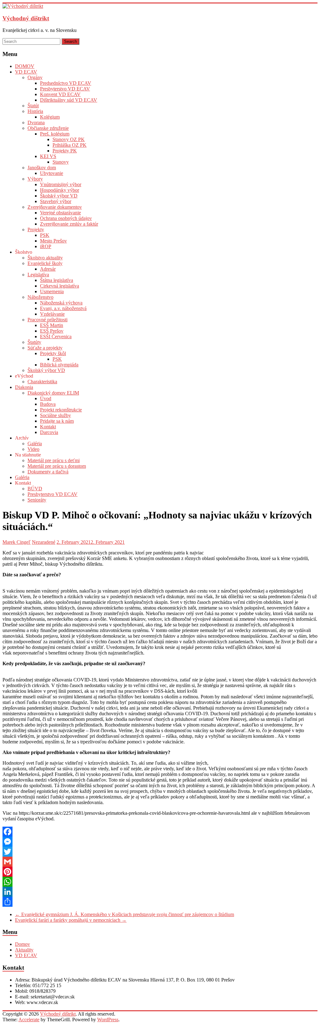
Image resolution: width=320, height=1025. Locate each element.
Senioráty (37, 499)
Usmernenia (52, 291)
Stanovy (60, 162)
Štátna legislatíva (56, 280)
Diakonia (24, 387)
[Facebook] (160, 832)
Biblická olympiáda (59, 364)
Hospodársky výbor (59, 190)
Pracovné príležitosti (48, 319)
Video (33, 449)
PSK (44, 235)
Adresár (48, 269)
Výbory (35, 178)
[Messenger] (160, 842)
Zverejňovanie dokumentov (55, 207)
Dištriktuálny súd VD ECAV (68, 100)
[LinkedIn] (160, 892)
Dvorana (36, 122)
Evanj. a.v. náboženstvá (63, 308)
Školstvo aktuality (45, 257)
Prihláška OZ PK (69, 145)
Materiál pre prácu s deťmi (54, 460)
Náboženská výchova (61, 302)
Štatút (33, 105)
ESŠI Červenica (56, 336)
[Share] (160, 902)
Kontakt (48, 426)
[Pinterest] (160, 872)
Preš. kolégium (54, 133)
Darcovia (49, 432)
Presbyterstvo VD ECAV (65, 88)
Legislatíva (38, 274)
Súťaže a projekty (45, 347)
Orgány (35, 77)
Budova (48, 404)
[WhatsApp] (160, 882)
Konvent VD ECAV (60, 94)
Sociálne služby (55, 415)
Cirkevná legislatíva (59, 285)
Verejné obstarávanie (60, 212)
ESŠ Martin (51, 325)
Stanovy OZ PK (68, 139)
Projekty (36, 229)
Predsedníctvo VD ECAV (65, 83)
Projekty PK (64, 150)
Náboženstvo (40, 297)
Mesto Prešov (53, 240)
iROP (45, 246)
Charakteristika (42, 381)
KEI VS (48, 156)
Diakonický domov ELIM (53, 392)
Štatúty (34, 342)
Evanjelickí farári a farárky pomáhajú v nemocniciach (71, 920)
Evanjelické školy (45, 263)
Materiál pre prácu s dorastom (57, 466)
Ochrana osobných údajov (66, 218)
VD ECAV (26, 71)
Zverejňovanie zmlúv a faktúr (69, 224)
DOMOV (24, 66)
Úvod (45, 398)
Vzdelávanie (52, 314)
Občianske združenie (48, 128)
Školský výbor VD (59, 195)
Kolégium (50, 117)
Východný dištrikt (25, 18)
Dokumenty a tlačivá (48, 471)
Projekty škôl (53, 353)
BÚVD (35, 488)
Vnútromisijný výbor (60, 184)
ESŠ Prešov (51, 331)
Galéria (35, 443)
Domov (22, 944)
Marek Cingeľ (16, 542)
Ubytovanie (51, 173)
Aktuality (24, 949)
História (35, 111)
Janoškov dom (42, 167)
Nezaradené (43, 542)
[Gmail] (160, 862)
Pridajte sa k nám (57, 421)
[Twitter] (160, 852)
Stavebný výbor (55, 201)
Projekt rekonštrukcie (61, 409)
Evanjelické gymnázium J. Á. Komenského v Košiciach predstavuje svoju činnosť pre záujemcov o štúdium (124, 914)
